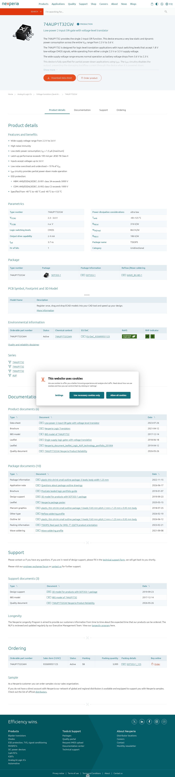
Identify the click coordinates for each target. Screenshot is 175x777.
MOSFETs (12, 746)
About (114, 4)
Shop (93, 4)
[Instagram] (156, 721)
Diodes (11, 739)
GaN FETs (12, 753)
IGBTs (11, 756)
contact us (57, 566)
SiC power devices (17, 749)
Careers (104, 4)
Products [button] (43, 4)
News (124, 4)
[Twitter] (134, 721)
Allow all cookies (118, 395)
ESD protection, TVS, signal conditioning (27, 742)
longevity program (101, 625)
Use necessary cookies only (87, 395)
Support (83, 4)
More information (45, 310)
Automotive (14, 763)
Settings (59, 395)
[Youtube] (164, 721)
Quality (72, 4)
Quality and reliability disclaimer (23, 344)
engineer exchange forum (36, 566)
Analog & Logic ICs (17, 760)
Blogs (133, 4)
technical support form (114, 559)
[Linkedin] (141, 721)
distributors (41, 692)
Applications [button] (58, 4)
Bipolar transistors (17, 735)
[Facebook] (149, 721)
